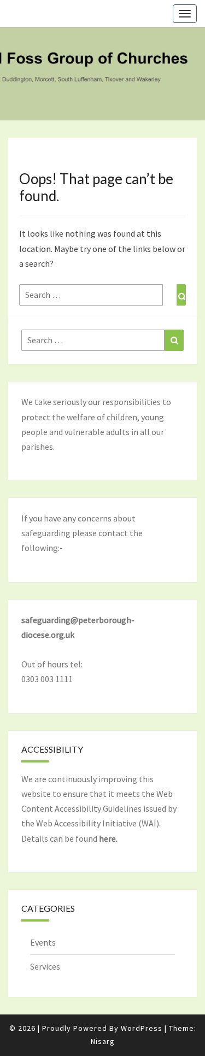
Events (43, 942)
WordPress (141, 1028)
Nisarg (103, 1041)
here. (108, 838)
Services (45, 966)
